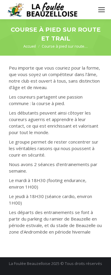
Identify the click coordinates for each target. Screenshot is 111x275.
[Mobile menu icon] (101, 9)
